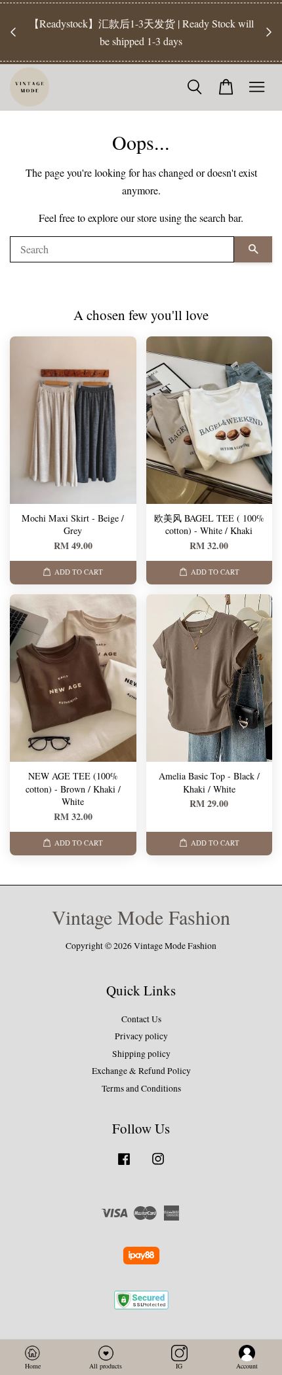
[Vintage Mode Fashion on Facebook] (124, 1165)
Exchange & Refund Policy (141, 1071)
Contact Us (141, 1019)
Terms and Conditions (141, 1088)
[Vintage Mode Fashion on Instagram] (158, 1165)
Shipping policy (141, 1054)
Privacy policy (141, 1036)
